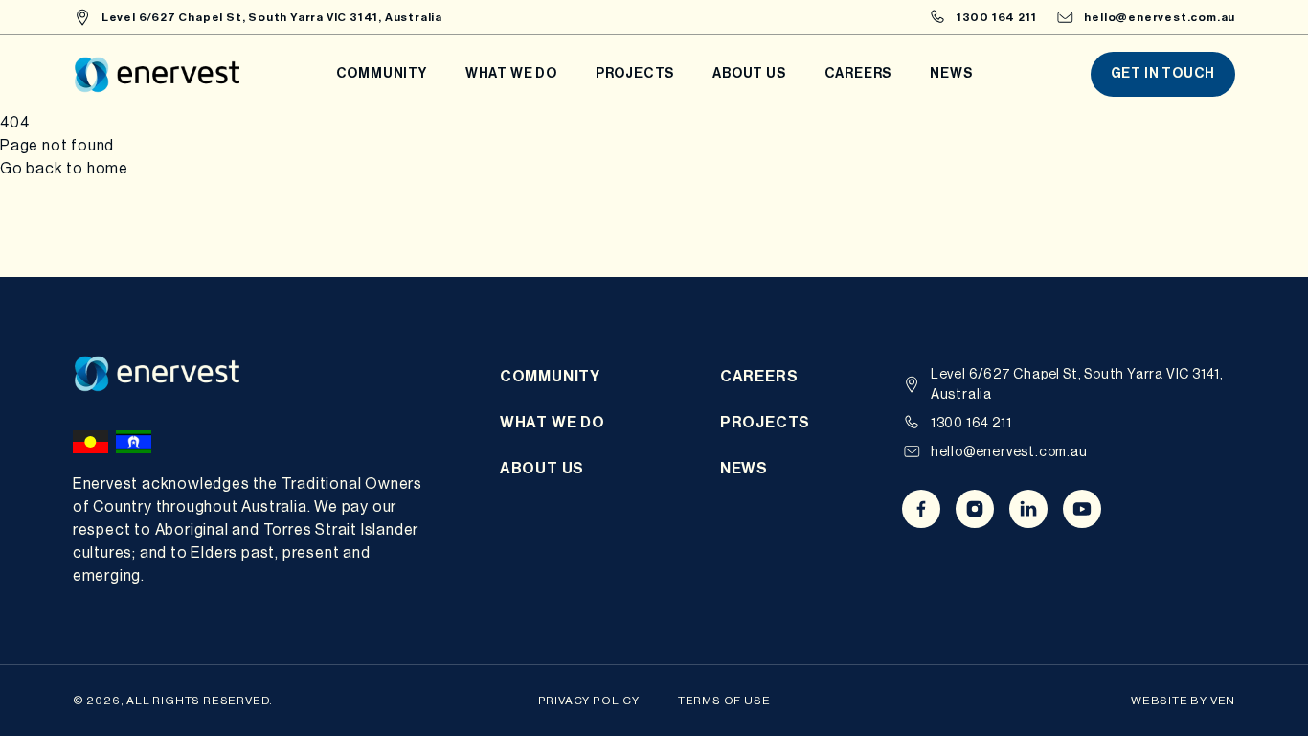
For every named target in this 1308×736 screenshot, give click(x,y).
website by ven (1183, 700)
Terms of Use (724, 700)
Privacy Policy (589, 700)
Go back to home (64, 168)
